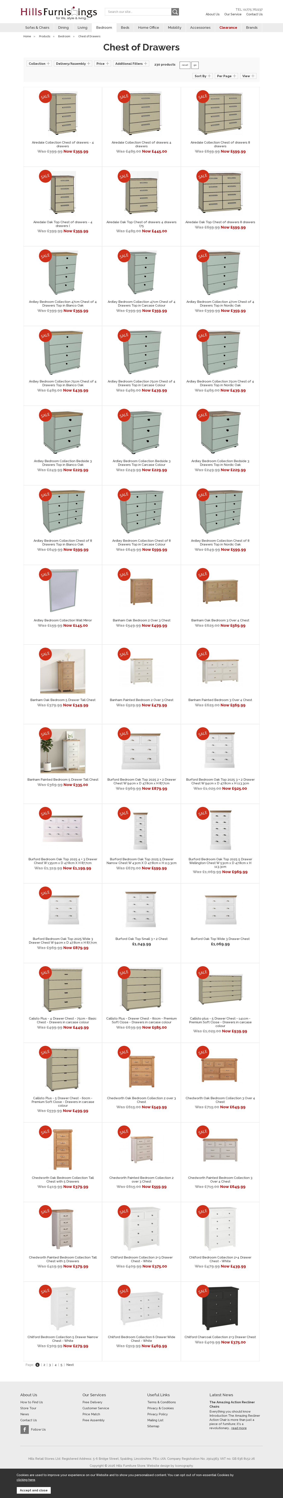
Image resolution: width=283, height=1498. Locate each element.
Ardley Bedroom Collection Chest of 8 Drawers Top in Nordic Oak (220, 542)
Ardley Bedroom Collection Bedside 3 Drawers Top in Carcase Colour (142, 463)
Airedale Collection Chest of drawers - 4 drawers (63, 144)
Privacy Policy (157, 1414)
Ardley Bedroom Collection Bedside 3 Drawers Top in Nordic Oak (220, 463)
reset (185, 65)
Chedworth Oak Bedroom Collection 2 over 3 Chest (141, 1100)
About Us (213, 14)
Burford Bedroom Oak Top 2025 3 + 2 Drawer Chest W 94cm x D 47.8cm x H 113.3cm (220, 781)
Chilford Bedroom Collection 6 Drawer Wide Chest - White (141, 1339)
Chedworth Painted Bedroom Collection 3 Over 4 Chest (220, 1179)
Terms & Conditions (161, 1402)
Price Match (91, 1414)
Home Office (148, 27)
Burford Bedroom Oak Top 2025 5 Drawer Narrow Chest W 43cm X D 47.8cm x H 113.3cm (141, 861)
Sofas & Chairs (37, 27)
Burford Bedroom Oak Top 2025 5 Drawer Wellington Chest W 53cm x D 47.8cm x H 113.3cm (220, 863)
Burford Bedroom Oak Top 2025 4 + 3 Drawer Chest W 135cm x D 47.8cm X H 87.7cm (62, 861)
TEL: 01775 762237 (249, 9)
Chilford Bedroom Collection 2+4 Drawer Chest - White (220, 1259)
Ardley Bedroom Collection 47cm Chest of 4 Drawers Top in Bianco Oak (63, 303)
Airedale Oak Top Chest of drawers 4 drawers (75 (141, 224)
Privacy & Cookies (160, 1408)
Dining (63, 27)
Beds (125, 27)
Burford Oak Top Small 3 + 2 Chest (141, 939)
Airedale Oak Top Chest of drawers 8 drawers (220, 222)
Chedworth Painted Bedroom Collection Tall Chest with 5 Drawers (63, 1259)
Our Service (233, 14)
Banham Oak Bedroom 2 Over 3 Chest (142, 620)
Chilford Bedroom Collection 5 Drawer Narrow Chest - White (63, 1339)
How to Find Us (31, 1402)
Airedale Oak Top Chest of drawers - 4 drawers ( (62, 224)
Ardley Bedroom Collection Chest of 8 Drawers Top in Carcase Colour (141, 542)
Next (70, 1365)
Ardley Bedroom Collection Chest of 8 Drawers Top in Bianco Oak (63, 542)
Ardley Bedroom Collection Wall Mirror (63, 620)
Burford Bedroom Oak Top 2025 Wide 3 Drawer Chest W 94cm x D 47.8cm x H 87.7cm (63, 940)
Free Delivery (92, 1402)
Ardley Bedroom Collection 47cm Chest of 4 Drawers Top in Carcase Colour (141, 303)
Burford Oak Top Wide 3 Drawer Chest (220, 939)
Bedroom (104, 27)
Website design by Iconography (170, 1465)
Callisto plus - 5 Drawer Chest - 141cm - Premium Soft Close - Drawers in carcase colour (220, 1022)
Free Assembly (93, 1420)
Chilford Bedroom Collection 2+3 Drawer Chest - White (142, 1259)
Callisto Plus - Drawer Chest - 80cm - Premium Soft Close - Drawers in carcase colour (141, 1020)
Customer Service (95, 1408)
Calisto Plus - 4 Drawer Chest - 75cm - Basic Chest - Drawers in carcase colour (63, 1020)
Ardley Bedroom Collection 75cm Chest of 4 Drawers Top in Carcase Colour (141, 383)
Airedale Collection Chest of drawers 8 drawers (220, 144)
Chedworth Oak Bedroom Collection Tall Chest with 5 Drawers (63, 1179)
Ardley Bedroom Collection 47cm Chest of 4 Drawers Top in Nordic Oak (220, 303)
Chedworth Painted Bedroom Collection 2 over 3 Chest (141, 1179)
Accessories (200, 27)
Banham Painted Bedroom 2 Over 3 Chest (141, 700)
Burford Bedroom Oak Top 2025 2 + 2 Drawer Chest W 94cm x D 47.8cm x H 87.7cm (141, 781)
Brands (252, 27)
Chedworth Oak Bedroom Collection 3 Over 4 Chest (220, 1100)
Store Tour (28, 1408)
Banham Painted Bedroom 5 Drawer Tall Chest (62, 779)
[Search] (175, 12)
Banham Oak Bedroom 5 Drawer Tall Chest (63, 700)
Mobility (174, 27)
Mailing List (155, 1420)
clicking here (26, 1480)
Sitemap (153, 1426)
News (24, 1414)
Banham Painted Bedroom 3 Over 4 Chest (220, 700)
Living (82, 27)
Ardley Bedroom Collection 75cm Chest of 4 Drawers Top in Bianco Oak (63, 383)
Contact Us (254, 14)
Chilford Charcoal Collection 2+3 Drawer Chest (220, 1337)
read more (239, 1428)
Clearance (228, 27)
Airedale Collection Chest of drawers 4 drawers (141, 144)
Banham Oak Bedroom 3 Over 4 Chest (220, 620)
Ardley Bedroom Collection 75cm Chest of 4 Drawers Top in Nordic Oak (220, 383)
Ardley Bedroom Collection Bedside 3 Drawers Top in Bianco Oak (63, 463)
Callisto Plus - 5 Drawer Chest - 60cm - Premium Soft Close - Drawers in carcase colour (62, 1101)
